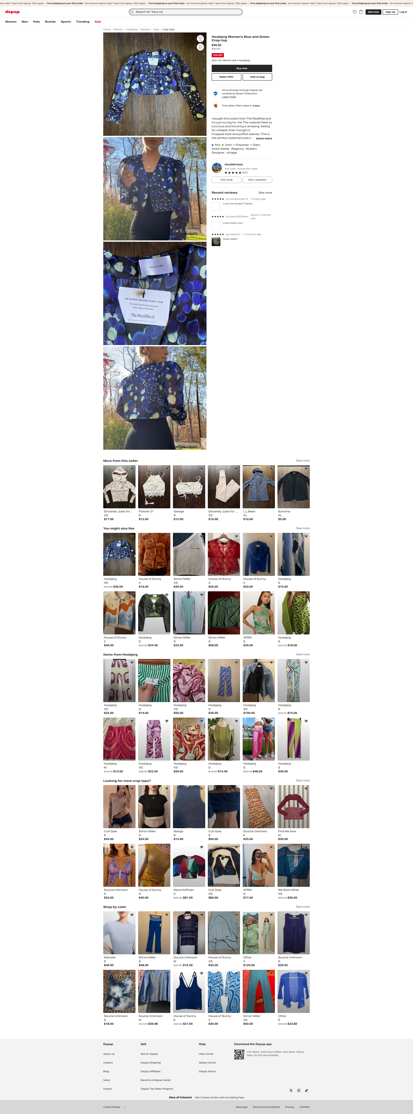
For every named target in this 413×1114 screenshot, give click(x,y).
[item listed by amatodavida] (293, 991)
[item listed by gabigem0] (189, 739)
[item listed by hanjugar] (224, 806)
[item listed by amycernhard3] (224, 554)
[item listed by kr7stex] (224, 932)
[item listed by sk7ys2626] (259, 739)
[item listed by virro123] (293, 554)
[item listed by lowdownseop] (189, 612)
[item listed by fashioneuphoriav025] (293, 739)
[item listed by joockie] (259, 865)
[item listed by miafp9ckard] (119, 612)
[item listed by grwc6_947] (119, 739)
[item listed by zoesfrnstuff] (154, 680)
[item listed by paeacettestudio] (119, 806)
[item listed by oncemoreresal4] (154, 932)
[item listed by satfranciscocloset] (224, 991)
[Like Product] (132, 468)
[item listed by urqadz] (154, 806)
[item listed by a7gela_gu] (259, 554)
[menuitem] (11, 21)
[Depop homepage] (12, 12)
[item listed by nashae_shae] (293, 680)
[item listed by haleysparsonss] (259, 680)
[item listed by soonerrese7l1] (224, 680)
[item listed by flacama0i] (259, 612)
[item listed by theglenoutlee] (154, 991)
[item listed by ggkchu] (119, 680)
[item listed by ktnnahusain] (189, 991)
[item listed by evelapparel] (259, 806)
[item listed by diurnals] (154, 554)
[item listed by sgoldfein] (224, 612)
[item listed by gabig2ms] (189, 680)
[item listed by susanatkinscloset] (293, 612)
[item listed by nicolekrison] (119, 486)
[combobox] (185, 12)
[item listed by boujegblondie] (154, 739)
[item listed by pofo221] (119, 932)
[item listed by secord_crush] (119, 865)
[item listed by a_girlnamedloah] (154, 612)
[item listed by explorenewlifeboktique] (293, 932)
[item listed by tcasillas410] (189, 932)
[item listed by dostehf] (154, 865)
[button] (248, 172)
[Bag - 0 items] (361, 12)
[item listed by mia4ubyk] (293, 806)
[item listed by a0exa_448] (189, 554)
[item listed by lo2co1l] (293, 865)
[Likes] (354, 12)
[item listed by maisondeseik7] (259, 932)
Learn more (229, 96)
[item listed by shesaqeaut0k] (189, 865)
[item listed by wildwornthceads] (224, 739)
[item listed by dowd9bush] (259, 991)
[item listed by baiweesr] (119, 991)
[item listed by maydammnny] (189, 806)
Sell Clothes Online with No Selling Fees (219, 1097)
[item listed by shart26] (224, 865)
